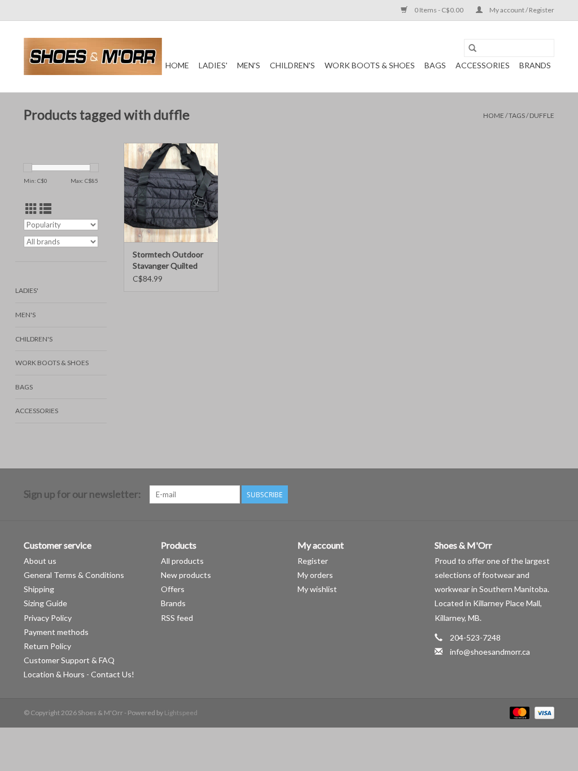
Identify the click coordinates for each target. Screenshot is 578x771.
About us (40, 561)
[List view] (45, 208)
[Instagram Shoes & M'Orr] (545, 494)
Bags (435, 65)
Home (177, 65)
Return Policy (47, 646)
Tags (517, 115)
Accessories (483, 65)
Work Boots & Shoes (370, 65)
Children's (292, 65)
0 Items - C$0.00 (439, 10)
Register (312, 561)
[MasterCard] (518, 712)
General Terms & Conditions (74, 575)
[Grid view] (31, 208)
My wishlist (317, 589)
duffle (541, 115)
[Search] (472, 48)
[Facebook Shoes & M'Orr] (525, 494)
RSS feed (177, 618)
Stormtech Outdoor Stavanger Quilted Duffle (168, 260)
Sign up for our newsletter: (82, 494)
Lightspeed (181, 712)
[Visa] (542, 712)
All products (182, 561)
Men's (248, 65)
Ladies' (213, 65)
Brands (535, 65)
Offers (173, 589)
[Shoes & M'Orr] (93, 56)
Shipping (39, 589)
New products (186, 575)
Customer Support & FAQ (69, 660)
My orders (315, 575)
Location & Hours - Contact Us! (79, 674)
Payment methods (56, 632)
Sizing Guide (45, 603)
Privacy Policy (48, 618)
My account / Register (521, 10)
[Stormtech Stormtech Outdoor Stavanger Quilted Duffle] (171, 192)
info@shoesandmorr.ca (490, 651)
